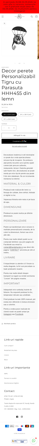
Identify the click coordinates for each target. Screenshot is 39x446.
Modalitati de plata (10, 350)
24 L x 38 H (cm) (25, 114)
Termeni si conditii (10, 378)
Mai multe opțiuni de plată (19, 146)
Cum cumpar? (9, 346)
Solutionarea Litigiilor (11, 383)
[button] (2, 16)
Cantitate (4, 124)
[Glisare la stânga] (15, 63)
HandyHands (21, 433)
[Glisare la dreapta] (24, 63)
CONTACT (14, 250)
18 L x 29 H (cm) (9, 114)
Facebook (19, 314)
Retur (6, 360)
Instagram (7, 314)
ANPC (6, 374)
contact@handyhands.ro (13, 247)
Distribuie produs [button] (10, 323)
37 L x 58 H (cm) (9, 119)
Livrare (6, 355)
